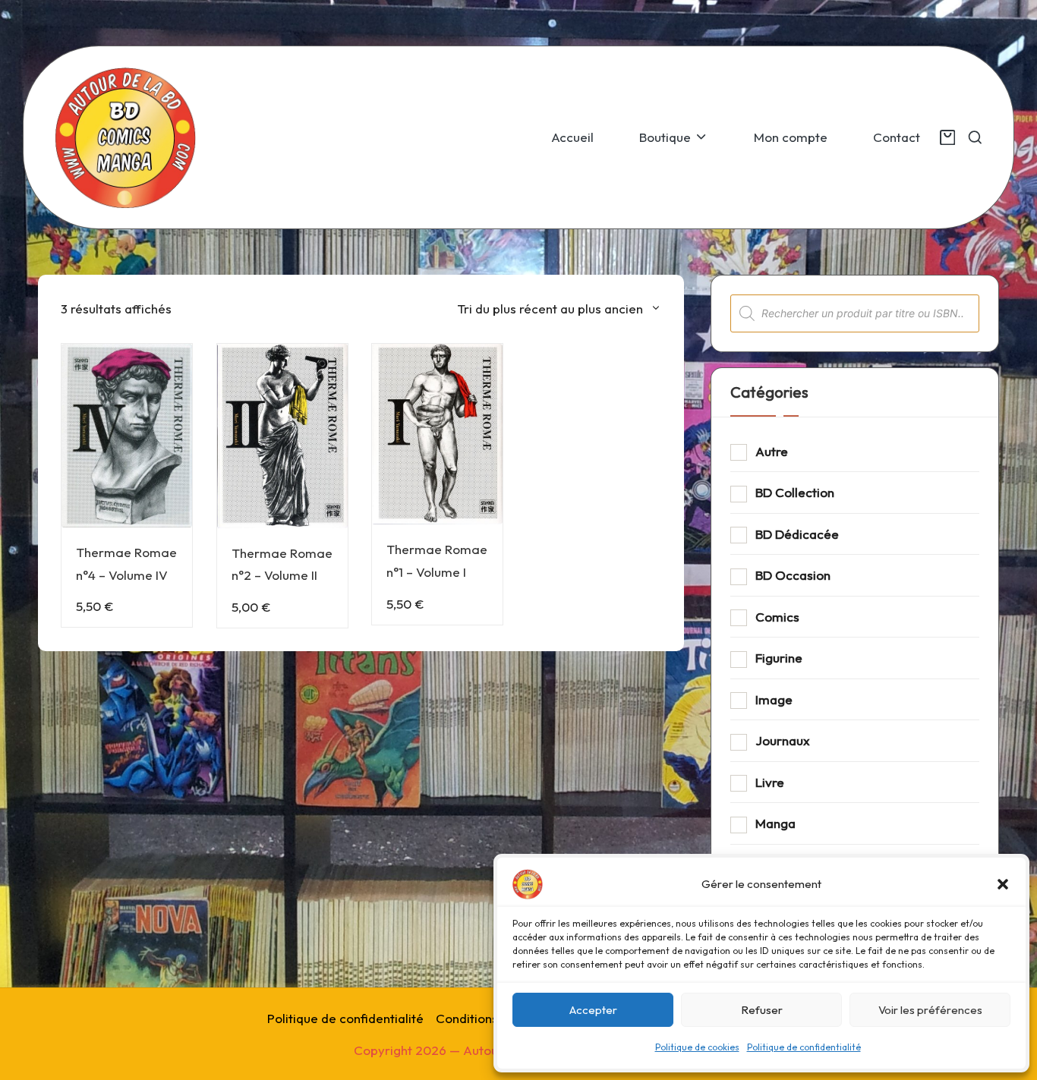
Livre (769, 782)
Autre (771, 451)
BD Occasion (793, 575)
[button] (1002, 884)
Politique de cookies (697, 1047)
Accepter (593, 1010)
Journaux (782, 740)
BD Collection (794, 492)
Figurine (778, 658)
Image (774, 699)
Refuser (762, 1010)
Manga (775, 823)
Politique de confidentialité (804, 1047)
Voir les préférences (930, 1010)
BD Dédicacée (797, 534)
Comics (777, 617)
